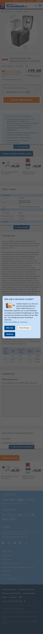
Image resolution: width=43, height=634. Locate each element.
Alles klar (9, 328)
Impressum (24, 322)
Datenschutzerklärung (11, 322)
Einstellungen (24, 328)
